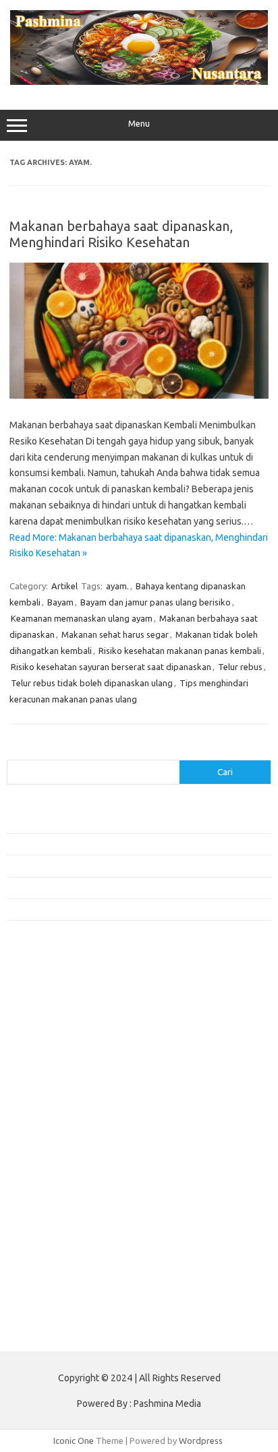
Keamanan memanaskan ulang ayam (81, 618)
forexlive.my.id (43, 1131)
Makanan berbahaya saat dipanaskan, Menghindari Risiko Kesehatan (121, 234)
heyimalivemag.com (53, 1221)
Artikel (64, 586)
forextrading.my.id (50, 1157)
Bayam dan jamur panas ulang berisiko (155, 602)
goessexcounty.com (54, 1027)
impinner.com (40, 1092)
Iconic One (73, 1440)
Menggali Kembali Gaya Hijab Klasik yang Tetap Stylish (112, 909)
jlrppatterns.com (46, 1286)
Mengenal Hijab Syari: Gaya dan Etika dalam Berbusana (113, 865)
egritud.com (37, 1182)
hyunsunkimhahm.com (57, 1234)
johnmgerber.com (48, 1299)
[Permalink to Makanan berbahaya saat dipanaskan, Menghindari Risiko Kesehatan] (139, 395)
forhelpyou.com (45, 1196)
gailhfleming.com (47, 1208)
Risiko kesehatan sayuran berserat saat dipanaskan (111, 666)
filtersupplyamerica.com (62, 1015)
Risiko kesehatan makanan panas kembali (180, 650)
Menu (139, 124)
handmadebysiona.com (60, 1040)
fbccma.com (37, 1002)
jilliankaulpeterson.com (59, 1273)
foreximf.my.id (42, 1118)
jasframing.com (44, 1105)
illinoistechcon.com (51, 1260)
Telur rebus (240, 666)
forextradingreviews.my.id (67, 1144)
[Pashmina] (139, 81)
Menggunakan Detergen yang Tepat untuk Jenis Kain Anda (119, 844)
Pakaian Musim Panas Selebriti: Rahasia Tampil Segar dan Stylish (131, 887)
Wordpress (201, 1440)
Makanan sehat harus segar (115, 634)
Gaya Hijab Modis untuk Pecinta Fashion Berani (97, 822)
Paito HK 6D (31, 1330)
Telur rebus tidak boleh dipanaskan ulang (92, 683)
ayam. (117, 586)
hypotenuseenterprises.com (71, 1066)
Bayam (60, 602)
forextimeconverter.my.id (65, 1169)
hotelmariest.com (48, 1053)
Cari (14, 751)
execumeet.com (45, 988)
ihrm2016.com (42, 1247)
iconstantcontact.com (56, 1079)
